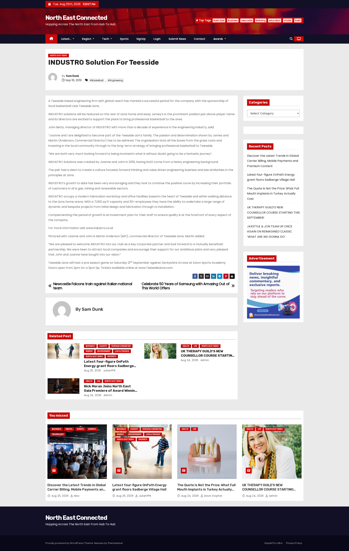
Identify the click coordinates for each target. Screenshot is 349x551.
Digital (69, 429)
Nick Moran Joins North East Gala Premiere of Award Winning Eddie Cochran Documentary (110, 390)
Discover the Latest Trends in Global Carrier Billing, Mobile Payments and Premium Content (273, 161)
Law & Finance (122, 351)
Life (195, 346)
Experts (92, 429)
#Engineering (115, 80)
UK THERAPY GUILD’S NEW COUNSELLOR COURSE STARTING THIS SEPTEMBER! (207, 355)
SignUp (141, 39)
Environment (103, 351)
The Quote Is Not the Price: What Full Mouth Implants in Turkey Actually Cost (273, 193)
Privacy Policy (294, 543)
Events (80, 429)
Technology (58, 434)
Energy (89, 351)
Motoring (261, 20)
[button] (291, 39)
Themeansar (115, 543)
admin (204, 360)
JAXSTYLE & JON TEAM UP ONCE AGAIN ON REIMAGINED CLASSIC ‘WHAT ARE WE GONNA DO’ (269, 231)
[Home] (51, 39)
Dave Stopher (212, 496)
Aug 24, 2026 (189, 360)
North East (218, 20)
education (274, 20)
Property (111, 356)
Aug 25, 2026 (92, 370)
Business (233, 20)
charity (288, 20)
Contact (199, 39)
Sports (124, 39)
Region (87, 39)
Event (298, 20)
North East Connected (76, 17)
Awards (218, 39)
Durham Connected (121, 346)
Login (157, 39)
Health (186, 346)
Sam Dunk (72, 76)
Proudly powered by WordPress (64, 543)
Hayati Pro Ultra (273, 543)
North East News (58, 55)
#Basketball (96, 80)
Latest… (66, 39)
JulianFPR (108, 370)
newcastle (246, 20)
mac (76, 496)
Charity (103, 346)
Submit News (177, 39)
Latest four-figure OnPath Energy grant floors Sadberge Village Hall (109, 366)
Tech (106, 39)
